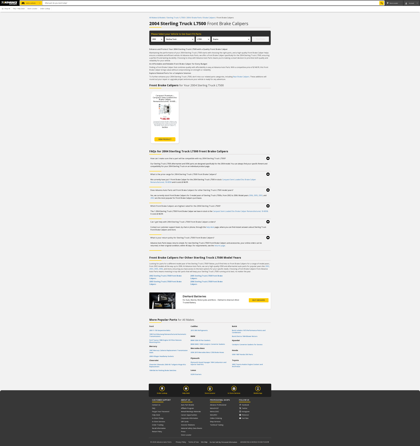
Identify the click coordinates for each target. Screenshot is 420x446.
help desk (210, 227)
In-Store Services (158, 421)
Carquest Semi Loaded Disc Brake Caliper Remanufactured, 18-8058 (240, 211)
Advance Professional (218, 405)
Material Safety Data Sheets (191, 428)
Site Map (204, 442)
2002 (152, 198)
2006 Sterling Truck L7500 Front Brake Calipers (206, 282)
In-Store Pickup (158, 418)
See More (165, 127)
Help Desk (156, 415)
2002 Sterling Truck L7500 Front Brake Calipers (165, 277)
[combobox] (214, 2)
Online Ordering (216, 418)
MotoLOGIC (214, 411)
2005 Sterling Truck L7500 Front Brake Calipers (206, 277)
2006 (251, 195)
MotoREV (213, 415)
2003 (260, 195)
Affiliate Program (187, 408)
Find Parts (260, 39)
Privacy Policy (181, 442)
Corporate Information (189, 418)
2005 (256, 195)
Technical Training (216, 425)
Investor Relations (188, 425)
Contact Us (156, 405)
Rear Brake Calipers (241, 76)
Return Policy (157, 431)
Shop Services (215, 421)
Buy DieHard (258, 300)
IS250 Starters (196, 374)
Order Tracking (157, 425)
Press (183, 431)
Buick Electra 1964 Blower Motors (244, 336)
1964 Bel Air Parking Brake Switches (162, 370)
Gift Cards (185, 421)
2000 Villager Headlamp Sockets (161, 356)
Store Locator (186, 435)
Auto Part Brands (187, 405)
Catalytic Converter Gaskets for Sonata (247, 344)
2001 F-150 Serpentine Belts (159, 330)
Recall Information (159, 428)
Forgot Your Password (160, 411)
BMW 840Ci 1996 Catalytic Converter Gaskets (208, 344)
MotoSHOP (214, 408)
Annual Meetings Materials (191, 411)
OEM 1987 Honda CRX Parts (242, 354)
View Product (165, 139)
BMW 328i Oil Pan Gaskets (200, 340)
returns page (219, 245)
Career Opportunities (189, 415)
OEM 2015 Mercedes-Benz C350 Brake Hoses (207, 352)
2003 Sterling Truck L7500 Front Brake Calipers (165, 282)
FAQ (153, 408)
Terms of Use (193, 442)
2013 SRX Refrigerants (199, 330)
